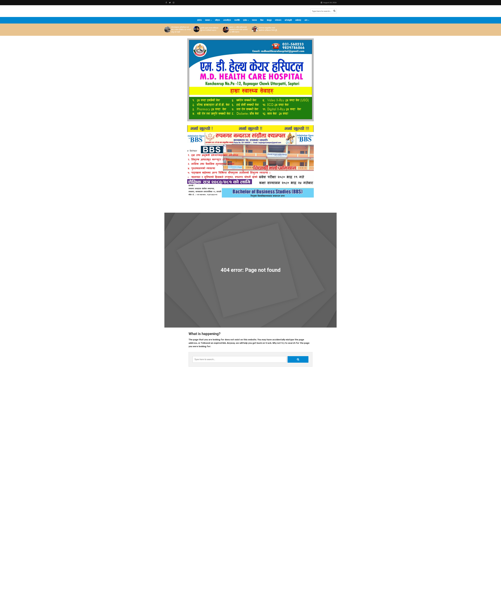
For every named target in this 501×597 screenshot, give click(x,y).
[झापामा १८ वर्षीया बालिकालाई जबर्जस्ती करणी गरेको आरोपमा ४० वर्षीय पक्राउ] (225, 30)
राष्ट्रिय (217, 20)
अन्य (306, 20)
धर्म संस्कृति (288, 20)
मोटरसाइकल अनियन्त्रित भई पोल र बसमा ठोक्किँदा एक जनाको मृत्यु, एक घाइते (181, 29)
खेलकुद (269, 20)
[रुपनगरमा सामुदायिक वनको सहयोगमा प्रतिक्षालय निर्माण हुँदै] (254, 29)
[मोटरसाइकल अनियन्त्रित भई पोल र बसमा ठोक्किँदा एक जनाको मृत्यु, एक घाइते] (167, 30)
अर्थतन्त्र (298, 20)
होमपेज (199, 20)
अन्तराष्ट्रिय (227, 20)
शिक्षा (261, 20)
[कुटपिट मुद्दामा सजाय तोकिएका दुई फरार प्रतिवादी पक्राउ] (196, 29)
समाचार (207, 20)
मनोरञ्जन (278, 20)
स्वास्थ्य (254, 20)
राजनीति (237, 20)
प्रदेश (245, 20)
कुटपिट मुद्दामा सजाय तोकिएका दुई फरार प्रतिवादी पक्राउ (209, 29)
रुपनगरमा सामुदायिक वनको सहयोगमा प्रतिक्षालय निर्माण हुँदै (268, 29)
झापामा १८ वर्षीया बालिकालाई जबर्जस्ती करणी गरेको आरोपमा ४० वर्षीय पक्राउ (238, 29)
